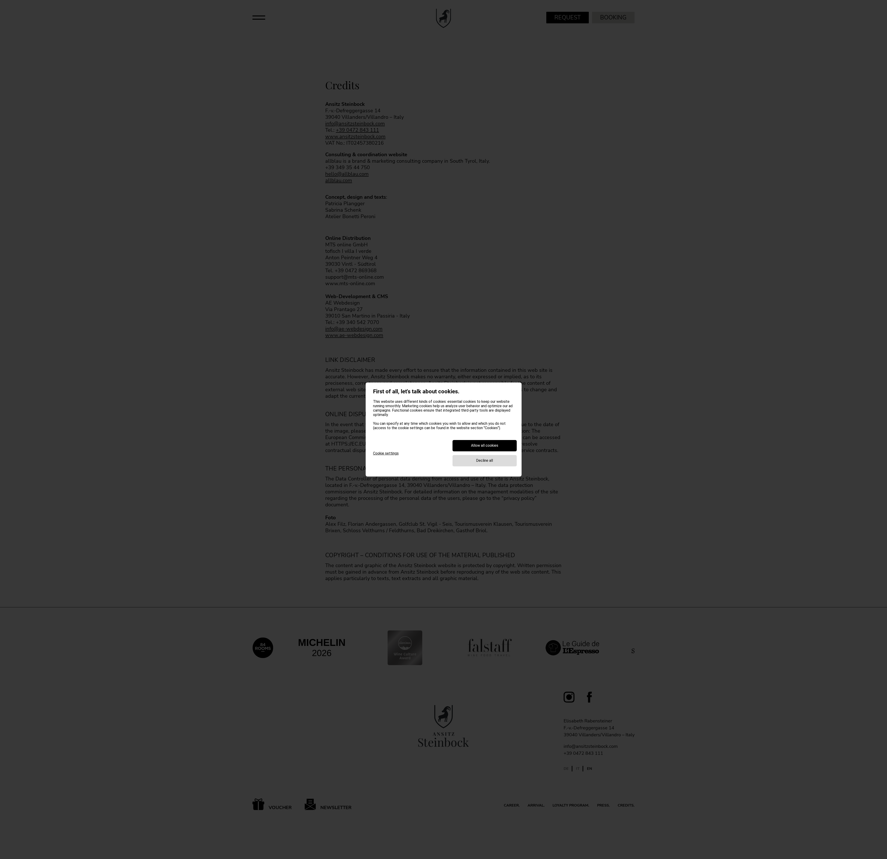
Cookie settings (386, 453)
